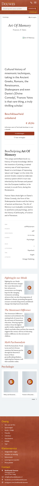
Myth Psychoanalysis (15, 342)
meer (33, 399)
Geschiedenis (9, 438)
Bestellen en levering (11, 454)
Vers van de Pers (10, 425)
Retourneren (9, 457)
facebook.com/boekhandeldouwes (16, 480)
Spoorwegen (9, 428)
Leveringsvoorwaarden (12, 460)
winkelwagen (33, 12)
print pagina (33, 17)
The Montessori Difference (18, 309)
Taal (6, 444)
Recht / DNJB (9, 430)
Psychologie (6, 17)
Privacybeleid (9, 463)
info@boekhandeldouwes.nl (13, 477)
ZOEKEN (31, 8)
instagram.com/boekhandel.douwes (16, 482)
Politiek (7, 441)
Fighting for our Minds (16, 277)
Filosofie (7, 433)
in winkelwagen (19, 133)
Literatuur (8, 436)
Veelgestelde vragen (11, 452)
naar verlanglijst (20, 137)
